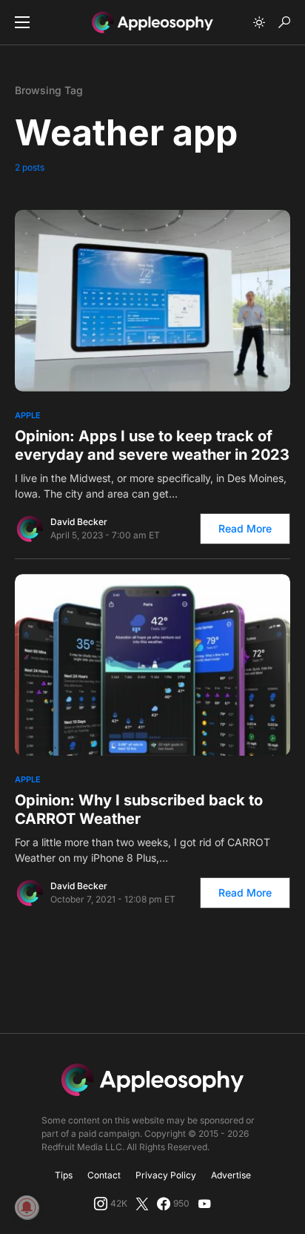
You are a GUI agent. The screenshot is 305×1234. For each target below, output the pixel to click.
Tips (64, 1175)
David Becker (78, 521)
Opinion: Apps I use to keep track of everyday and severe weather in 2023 (152, 445)
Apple (28, 415)
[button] (22, 22)
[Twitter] (142, 1203)
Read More (245, 528)
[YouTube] (204, 1203)
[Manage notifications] (26, 1207)
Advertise (231, 1175)
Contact (104, 1175)
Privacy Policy (165, 1175)
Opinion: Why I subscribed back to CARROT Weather (139, 809)
